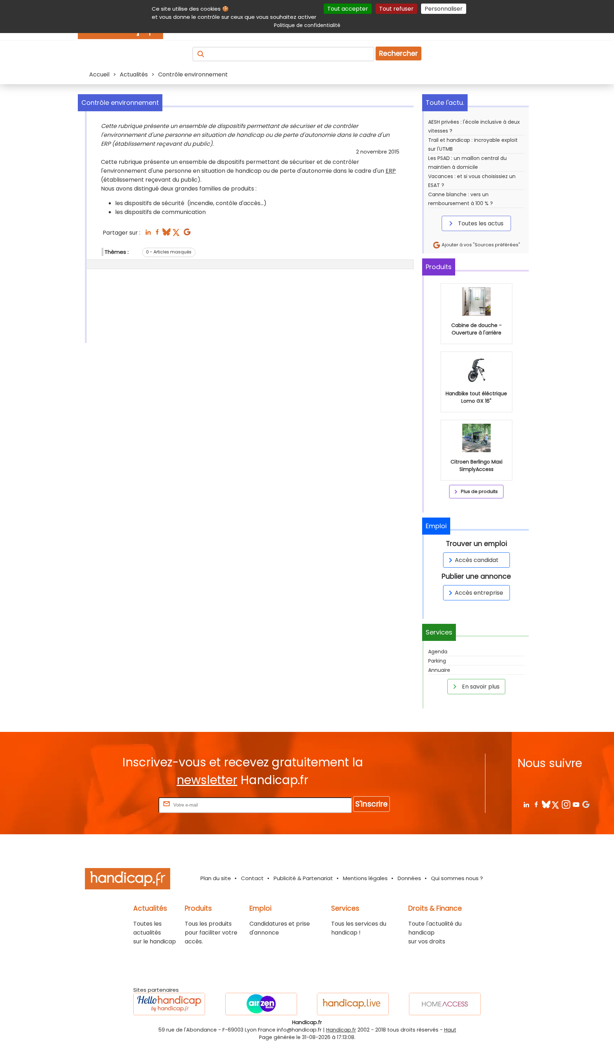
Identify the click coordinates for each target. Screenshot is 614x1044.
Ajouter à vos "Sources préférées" (480, 245)
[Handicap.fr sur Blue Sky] (546, 804)
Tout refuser (396, 9)
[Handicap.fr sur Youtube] (576, 804)
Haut (450, 1029)
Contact (252, 878)
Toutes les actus (480, 223)
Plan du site (215, 878)
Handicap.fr (341, 1029)
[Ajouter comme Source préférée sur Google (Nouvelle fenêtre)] (586, 804)
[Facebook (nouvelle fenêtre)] (157, 234)
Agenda (437, 651)
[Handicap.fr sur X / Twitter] (556, 804)
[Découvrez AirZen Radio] (261, 1004)
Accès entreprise (479, 593)
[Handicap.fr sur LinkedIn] (526, 804)
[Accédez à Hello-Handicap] (169, 1004)
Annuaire (439, 670)
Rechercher (398, 53)
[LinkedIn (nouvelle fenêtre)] (148, 234)
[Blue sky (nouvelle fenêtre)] (166, 234)
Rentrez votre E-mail (128, 805)
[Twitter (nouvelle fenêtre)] (177, 234)
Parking (437, 660)
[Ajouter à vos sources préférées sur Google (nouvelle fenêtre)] (187, 234)
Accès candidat (477, 560)
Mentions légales (365, 878)
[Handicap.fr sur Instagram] (566, 804)
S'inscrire (371, 804)
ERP (391, 171)
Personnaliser (444, 9)
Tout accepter (347, 9)
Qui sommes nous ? (457, 878)
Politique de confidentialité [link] (307, 25)
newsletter (207, 780)
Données (409, 878)
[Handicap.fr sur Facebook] (536, 804)
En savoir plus (480, 686)
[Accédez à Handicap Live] (353, 1004)
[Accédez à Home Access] (445, 1004)
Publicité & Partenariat (303, 878)
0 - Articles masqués (169, 252)
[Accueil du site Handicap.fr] (127, 880)
